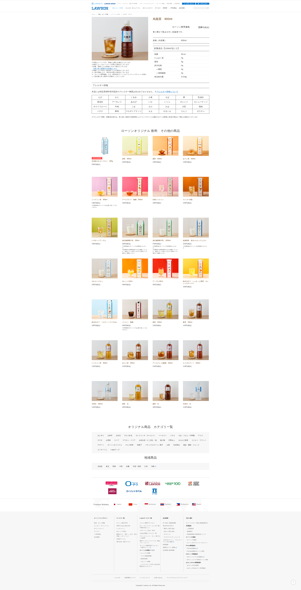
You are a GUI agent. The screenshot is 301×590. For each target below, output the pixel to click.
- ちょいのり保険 (145, 553)
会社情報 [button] (182, 8)
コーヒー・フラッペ (199, 440)
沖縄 (153, 466)
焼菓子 (139, 445)
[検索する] (207, 8)
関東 (114, 466)
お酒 (168, 445)
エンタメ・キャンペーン (101, 525)
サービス (96, 531)
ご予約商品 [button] (173, 8)
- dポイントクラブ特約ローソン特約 (197, 559)
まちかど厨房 (183, 440)
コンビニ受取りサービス (147, 523)
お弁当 (118, 435)
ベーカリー (163, 435)
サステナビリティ (149, 3)
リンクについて (145, 577)
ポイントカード (99, 528)
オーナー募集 (161, 3)
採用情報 (177, 3)
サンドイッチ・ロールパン (145, 435)
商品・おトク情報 (103, 14)
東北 (107, 466)
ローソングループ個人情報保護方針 (197, 523)
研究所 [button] (165, 8)
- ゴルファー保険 (145, 561)
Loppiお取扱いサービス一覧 (148, 533)
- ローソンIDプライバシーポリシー (197, 542)
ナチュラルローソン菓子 (154, 445)
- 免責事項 (189, 531)
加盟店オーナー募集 (169, 547)
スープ (116, 440)
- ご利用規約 (190, 528)
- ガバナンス (167, 534)
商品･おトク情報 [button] (117, 8)
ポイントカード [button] (148, 8)
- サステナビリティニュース (171, 537)
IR (141, 3)
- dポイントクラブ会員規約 (194, 557)
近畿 (127, 466)
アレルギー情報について (167, 92)
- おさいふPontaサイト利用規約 (196, 568)
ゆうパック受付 (121, 531)
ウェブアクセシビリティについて (177, 577)
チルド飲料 (129, 445)
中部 (121, 466)
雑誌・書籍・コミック (191, 445)
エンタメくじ (102, 450)
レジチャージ (121, 528)
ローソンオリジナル (115, 445)
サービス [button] (158, 8)
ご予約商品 (97, 534)
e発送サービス (121, 539)
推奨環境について (130, 577)
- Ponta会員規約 (191, 548)
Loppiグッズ (115, 450)
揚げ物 (162, 440)
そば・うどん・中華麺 (186, 435)
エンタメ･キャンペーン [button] (133, 8)
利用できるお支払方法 (123, 525)
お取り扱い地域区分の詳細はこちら (105, 68)
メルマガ (124, 3)
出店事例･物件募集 (168, 550)
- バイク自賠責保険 (146, 556)
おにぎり (101, 435)
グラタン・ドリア (129, 440)
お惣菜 (108, 440)
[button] (293, 584)
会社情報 (96, 537)
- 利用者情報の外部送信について (196, 534)
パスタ (172, 435)
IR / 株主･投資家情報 (169, 523)
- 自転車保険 (143, 558)
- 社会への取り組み (169, 531)
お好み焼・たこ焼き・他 (148, 440)
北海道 (100, 466)
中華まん (171, 440)
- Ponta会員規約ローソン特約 (195, 551)
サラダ (100, 440)
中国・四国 (137, 466)
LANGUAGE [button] (203, 3)
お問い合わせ (190, 3)
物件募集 (169, 3)
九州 (146, 466)
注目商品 (176, 445)
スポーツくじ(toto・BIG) (147, 530)
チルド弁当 (128, 435)
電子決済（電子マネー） (124, 541)
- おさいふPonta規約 (192, 565)
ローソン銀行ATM (122, 523)
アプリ (119, 3)
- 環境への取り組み (169, 528)
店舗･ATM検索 (133, 3)
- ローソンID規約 (191, 540)
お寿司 (110, 435)
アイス (200, 435)
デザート (101, 445)
